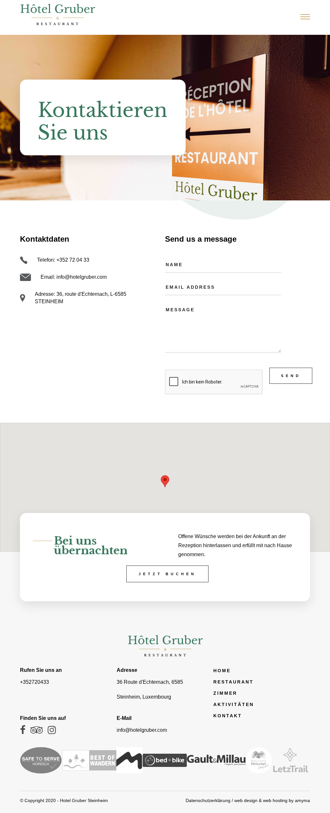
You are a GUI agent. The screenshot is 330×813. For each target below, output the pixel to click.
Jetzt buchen (167, 574)
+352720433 (34, 682)
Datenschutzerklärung (208, 800)
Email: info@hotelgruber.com (74, 277)
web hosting (275, 800)
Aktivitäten (233, 704)
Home (222, 670)
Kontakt (227, 715)
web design (245, 800)
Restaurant (233, 681)
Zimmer (225, 693)
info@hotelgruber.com (142, 730)
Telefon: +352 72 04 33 (63, 260)
